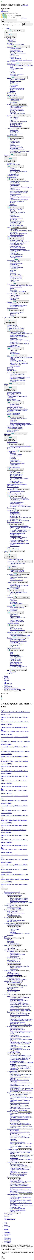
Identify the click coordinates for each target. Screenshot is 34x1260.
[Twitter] (17, 698)
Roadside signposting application (18, 1174)
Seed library (13, 91)
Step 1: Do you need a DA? (17, 472)
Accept (3, 8)
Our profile (9, 293)
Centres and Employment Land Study (19, 526)
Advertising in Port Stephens (14, 392)
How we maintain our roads (17, 110)
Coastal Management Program (17, 332)
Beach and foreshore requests (17, 1136)
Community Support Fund (16, 244)
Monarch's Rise (14, 969)
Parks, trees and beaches (16, 662)
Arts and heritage (14, 182)
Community (7, 155)
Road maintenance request (16, 1028)
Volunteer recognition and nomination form (21, 1192)
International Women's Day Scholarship (20, 250)
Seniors (12, 198)
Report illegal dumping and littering (19, 1003)
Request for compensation (16, 580)
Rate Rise (9, 638)
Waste (11, 652)
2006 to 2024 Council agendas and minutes (14, 689)
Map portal (13, 672)
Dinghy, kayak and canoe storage (15, 44)
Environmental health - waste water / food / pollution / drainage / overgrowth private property (21, 1152)
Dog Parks (12, 72)
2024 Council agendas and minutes (19, 901)
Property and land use (15, 660)
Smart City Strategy (15, 546)
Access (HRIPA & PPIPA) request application (21, 1205)
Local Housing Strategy (16, 536)
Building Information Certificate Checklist (20, 446)
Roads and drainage (15, 655)
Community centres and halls (17, 212)
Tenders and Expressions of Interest (16, 425)
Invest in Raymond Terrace (13, 400)
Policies (12, 627)
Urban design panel (15, 481)
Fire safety (12, 457)
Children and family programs (17, 79)
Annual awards (11, 163)
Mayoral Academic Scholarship (18, 249)
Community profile (15, 295)
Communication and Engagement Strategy (20, 527)
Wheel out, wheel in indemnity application (20, 1010)
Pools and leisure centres (16, 218)
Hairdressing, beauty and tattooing (18, 418)
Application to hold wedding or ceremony (20, 1181)
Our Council (13, 932)
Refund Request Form (15, 1023)
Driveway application (15, 1038)
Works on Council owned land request (19, 1123)
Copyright (6, 1235)
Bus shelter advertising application (18, 1165)
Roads (8, 104)
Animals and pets (11, 39)
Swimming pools (14, 465)
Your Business (13, 602)
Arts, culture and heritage (13, 164)
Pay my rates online (15, 1016)
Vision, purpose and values (17, 607)
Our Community (14, 928)
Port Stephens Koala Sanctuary (18, 361)
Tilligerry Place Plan (15, 516)
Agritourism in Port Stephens (14, 393)
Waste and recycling (12, 135)
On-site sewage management (17, 463)
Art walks (12, 168)
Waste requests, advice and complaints (19, 997)
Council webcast (14, 564)
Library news (13, 600)
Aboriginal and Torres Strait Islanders (19, 181)
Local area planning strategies (14, 494)
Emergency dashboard (15, 48)
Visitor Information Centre (16, 276)
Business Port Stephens (13, 430)
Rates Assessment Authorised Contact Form (21, 1025)
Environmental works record (17, 374)
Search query (4, 25)
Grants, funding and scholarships (15, 236)
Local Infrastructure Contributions (18, 537)
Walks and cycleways (12, 308)
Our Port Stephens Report (16, 620)
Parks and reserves (14, 216)
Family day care (14, 130)
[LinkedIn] (17, 695)
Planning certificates (15, 464)
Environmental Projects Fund (17, 247)
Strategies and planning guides (14, 522)
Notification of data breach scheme (18, 577)
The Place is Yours (14, 953)
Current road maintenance (16, 109)
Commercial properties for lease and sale (17, 396)
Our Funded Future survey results (18, 985)
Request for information (16, 667)
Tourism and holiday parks (16, 225)
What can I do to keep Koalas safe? (19, 363)
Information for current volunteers (18, 305)
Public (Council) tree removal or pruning (20, 1132)
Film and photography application (18, 1182)
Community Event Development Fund (19, 241)
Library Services (14, 75)
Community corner (15, 213)
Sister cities (13, 299)
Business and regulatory (16, 665)
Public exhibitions (11, 632)
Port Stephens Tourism (15, 274)
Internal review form (15, 1207)
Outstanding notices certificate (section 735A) (21, 1117)
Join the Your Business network (15, 407)
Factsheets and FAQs (15, 364)
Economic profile (14, 296)
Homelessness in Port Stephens (18, 291)
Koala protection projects (16, 360)
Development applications (16, 267)
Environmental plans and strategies (15, 328)
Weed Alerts (13, 381)
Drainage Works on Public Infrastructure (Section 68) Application (20, 1047)
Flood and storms (14, 55)
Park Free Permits (14, 117)
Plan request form (14, 1120)
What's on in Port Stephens (17, 235)
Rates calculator (14, 642)
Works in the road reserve (13, 447)
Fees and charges (11, 61)
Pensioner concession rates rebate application (21, 1019)
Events (12, 71)
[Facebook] (17, 697)
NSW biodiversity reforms (16, 339)
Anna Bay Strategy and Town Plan (19, 498)
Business (6, 384)
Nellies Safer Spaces (15, 967)
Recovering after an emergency (18, 53)
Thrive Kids (10, 128)
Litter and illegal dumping (16, 147)
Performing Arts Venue (16, 172)
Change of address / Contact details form (20, 1013)
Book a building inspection (17, 1061)
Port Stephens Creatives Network (18, 171)
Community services (15, 184)
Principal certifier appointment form (19, 1059)
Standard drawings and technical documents (18, 520)
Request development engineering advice (20, 1056)
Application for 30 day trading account (19, 1004)
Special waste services (15, 152)
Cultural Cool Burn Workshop (17, 954)
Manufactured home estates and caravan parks (21, 424)
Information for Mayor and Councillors (20, 933)
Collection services (15, 142)
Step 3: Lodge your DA (16, 475)
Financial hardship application (17, 1022)
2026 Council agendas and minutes (19, 898)
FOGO (12, 144)
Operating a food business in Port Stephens (17, 409)
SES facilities (13, 219)
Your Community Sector (16, 603)
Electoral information (12, 566)
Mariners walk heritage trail (17, 312)
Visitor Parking (14, 118)
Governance (10, 574)
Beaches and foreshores (16, 209)
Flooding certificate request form (18, 1065)
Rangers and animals (15, 659)
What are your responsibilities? (17, 378)
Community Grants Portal (16, 254)
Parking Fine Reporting (16, 126)
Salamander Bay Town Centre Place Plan (20, 517)
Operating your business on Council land (17, 410)
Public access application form (17, 1208)
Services (6, 30)
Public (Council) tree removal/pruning (19, 1080)
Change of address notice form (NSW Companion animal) (19, 1103)
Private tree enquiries (15, 1133)
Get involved (13, 350)
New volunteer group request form (18, 1185)
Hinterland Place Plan (15, 514)
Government (13, 195)
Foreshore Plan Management (17, 335)
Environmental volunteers (13, 346)
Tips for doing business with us (14, 427)
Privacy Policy (7, 1234)
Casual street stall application (17, 1168)
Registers (12, 578)
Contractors (10, 397)
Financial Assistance (15, 253)
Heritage (9, 492)
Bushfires (12, 54)
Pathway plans (10, 92)
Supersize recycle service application (19, 1000)
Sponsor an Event (11, 431)
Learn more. (25, 5)
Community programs (15, 81)
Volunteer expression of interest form (19, 1184)
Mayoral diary (13, 593)
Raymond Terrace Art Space (17, 88)
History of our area (15, 298)
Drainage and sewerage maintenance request (21, 1031)
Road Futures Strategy (15, 107)
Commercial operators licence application (20, 1124)
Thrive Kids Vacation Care (16, 74)
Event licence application (16, 1180)
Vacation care (13, 134)
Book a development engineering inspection (21, 1066)
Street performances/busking (17, 1175)
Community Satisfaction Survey (18, 617)
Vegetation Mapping (12, 370)
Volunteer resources (15, 353)
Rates (11, 653)
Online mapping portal (15, 461)
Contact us (9, 673)
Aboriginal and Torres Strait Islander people (21, 285)
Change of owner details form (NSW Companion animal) (19, 1106)
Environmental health (15, 663)
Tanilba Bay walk (14, 313)
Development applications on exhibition (20, 635)
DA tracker (13, 453)
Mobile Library (14, 85)
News (8, 595)
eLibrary (12, 82)
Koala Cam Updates (15, 366)
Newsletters (13, 273)
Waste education (14, 148)
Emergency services (15, 189)
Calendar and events (15, 141)
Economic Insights (11, 399)
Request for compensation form (18, 1210)
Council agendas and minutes (17, 563)
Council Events (14, 229)
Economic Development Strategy (18, 531)
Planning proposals (11, 508)
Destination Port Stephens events (15, 428)
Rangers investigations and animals (19, 1094)
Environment (7, 317)
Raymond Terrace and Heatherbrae (19, 505)
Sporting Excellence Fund (16, 256)
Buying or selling (11, 451)
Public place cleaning (15, 1075)
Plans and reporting (12, 610)
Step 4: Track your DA (16, 477)
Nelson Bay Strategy (15, 503)
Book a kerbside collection (16, 999)
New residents (10, 260)
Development (7, 434)
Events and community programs (18, 666)
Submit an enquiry (14, 404)
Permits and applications (13, 414)
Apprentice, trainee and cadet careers (19, 585)
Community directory (12, 177)
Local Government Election (17, 570)
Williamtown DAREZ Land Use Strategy (20, 506)
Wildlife (12, 204)
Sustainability (10, 369)
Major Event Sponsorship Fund (18, 243)
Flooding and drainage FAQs (17, 491)
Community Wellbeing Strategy (18, 528)
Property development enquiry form (19, 1119)
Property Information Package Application (20, 1197)
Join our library (14, 83)
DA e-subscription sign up (16, 482)
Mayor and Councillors (13, 588)
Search (6, 1229)
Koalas (8, 356)
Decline (7, 8)
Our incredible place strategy (17, 541)
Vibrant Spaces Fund (15, 246)
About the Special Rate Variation (18, 641)
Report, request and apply (16, 68)
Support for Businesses (12, 395)
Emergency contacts (15, 50)
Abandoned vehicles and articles (18, 1096)
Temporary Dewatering (13, 548)
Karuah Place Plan (14, 500)
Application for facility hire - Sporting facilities (21, 1088)
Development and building (16, 656)
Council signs (13, 1081)
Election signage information (17, 571)
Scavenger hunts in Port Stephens (18, 233)
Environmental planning (13, 326)
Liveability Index (14, 534)
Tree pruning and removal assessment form (20, 1135)
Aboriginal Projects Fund (16, 240)
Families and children (15, 194)
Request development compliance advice (20, 1058)
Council (6, 551)
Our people (10, 284)
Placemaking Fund (14, 257)
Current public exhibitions (16, 634)
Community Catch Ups (13, 175)
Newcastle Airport (14, 956)
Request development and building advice (20, 1055)
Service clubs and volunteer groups (19, 199)
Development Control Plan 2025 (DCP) (20, 530)
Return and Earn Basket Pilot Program (19, 151)
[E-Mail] (17, 700)
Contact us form (14, 1211)
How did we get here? (15, 645)
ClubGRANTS (14, 251)
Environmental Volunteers (16, 306)
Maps (8, 670)
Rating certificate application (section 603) (20, 1020)
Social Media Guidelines (16, 628)
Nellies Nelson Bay (15, 170)
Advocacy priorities (15, 616)
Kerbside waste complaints (16, 1002)
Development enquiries (16, 454)
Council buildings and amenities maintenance (21, 1074)
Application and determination (17, 639)
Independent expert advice (16, 643)
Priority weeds (13, 375)
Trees (8, 547)
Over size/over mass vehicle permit (19, 1172)
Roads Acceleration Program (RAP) (19, 106)
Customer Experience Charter (17, 630)
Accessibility (7, 1232)
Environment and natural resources (18, 192)
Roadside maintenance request (17, 1029)
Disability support (14, 185)
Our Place (12, 930)
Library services (14, 268)
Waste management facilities (17, 149)
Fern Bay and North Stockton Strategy (19, 499)
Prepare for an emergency (16, 51)
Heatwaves (13, 57)
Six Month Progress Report (17, 621)
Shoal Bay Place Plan (15, 519)
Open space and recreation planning (19, 540)
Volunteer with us (14, 303)
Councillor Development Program (18, 592)
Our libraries (13, 86)
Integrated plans (14, 618)
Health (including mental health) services (20, 197)
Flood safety (13, 458)
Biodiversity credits (12, 325)
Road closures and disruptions (17, 113)
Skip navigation (4, 11)
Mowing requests (14, 1035)
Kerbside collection (15, 145)
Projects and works (11, 93)
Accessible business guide (13, 413)
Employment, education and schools (19, 191)
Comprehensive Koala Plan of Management (21, 333)
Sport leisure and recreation (17, 201)
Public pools (13, 421)
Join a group (13, 352)
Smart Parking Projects (16, 124)
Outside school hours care (16, 133)
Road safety (13, 112)
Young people (13, 290)
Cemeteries (9, 40)
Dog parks (9, 43)
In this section (4, 889)
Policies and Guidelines (13, 623)
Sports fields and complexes (17, 221)
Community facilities (15, 657)
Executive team (14, 609)
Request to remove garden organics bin (20, 1009)
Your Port (12, 599)
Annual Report (14, 614)
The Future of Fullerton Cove (17, 533)
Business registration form (16, 1164)
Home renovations (14, 460)
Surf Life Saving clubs (15, 223)
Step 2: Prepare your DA (16, 474)
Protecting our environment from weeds (20, 377)
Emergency (10, 47)
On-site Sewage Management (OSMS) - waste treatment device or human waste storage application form (21, 1156)
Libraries (12, 215)
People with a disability (16, 287)
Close (2, 1258)
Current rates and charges (16, 99)
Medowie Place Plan (15, 513)
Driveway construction (16, 455)
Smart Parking (13, 69)
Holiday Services (11, 64)
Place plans (10, 510)
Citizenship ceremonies (13, 174)
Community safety (11, 41)
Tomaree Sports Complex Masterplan (19, 966)
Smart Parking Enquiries (16, 123)
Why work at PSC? (15, 587)
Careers (9, 582)
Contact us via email (15, 406)
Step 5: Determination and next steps (19, 478)
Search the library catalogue (17, 89)
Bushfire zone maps (12, 449)
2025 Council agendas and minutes (19, 899)
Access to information (15, 575)
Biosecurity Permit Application (17, 380)
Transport (12, 202)
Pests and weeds (14, 1140)
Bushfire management (15, 58)
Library (9, 78)
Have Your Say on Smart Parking (18, 121)
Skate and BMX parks (15, 222)
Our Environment (14, 929)
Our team (9, 606)
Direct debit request (15, 1017)
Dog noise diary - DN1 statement (18, 1110)
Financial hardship (14, 100)
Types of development (15, 479)
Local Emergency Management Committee (21, 60)
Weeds (8, 372)
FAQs (11, 120)
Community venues (12, 205)
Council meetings (11, 561)
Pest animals (10, 367)
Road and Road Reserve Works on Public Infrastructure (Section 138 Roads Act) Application (20, 1044)
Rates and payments (12, 95)
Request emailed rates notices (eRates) (19, 1015)
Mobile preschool (14, 131)
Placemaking (10, 411)
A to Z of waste (14, 139)
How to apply (13, 584)
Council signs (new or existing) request (20, 1036)
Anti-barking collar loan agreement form (20, 1108)
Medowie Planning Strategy (17, 502)
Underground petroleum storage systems (20, 423)
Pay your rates (13, 102)
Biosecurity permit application (17, 1142)
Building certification (12, 442)
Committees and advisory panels (15, 559)
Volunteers (9, 302)
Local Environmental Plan (16, 538)
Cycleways (13, 315)
